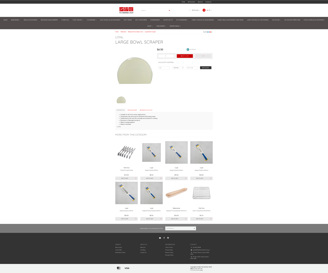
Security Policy (169, 255)
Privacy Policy (169, 250)
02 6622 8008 (196, 247)
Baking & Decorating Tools (135, 31)
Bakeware (15, 20)
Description (121, 110)
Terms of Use (169, 247)
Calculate (206, 67)
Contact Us (208, 2)
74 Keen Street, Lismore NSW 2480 (199, 253)
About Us (200, 2)
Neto (202, 270)
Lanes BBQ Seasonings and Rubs (230, 20)
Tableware (160, 26)
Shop (149, 26)
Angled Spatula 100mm (151, 170)
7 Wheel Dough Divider (126, 170)
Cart (208, 10)
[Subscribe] (194, 228)
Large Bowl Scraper (150, 31)
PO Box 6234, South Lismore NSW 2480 (199, 257)
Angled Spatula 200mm (201, 170)
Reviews (142, 110)
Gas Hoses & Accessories (110, 20)
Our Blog (142, 250)
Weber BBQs (175, 26)
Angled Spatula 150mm (176, 170)
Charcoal (65, 20)
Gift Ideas (128, 20)
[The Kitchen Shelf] (126, 10)
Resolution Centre (120, 252)
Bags (6, 20)
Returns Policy (169, 252)
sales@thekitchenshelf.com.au (201, 250)
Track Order (118, 250)
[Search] (169, 10)
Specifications (132, 110)
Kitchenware (181, 20)
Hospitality (168, 20)
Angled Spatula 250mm (126, 211)
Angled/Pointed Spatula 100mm (151, 211)
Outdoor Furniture (292, 20)
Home (183, 2)
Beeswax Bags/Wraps (49, 20)
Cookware (91, 20)
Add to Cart (185, 56)
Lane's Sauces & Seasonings (203, 20)
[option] (134, 71)
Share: (205, 32)
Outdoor (276, 20)
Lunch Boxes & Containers (258, 20)
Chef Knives (78, 20)
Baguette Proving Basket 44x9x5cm (176, 211)
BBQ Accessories (30, 20)
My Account (195, 10)
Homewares (155, 20)
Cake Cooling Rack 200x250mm (201, 211)
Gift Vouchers (191, 2)
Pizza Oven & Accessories (314, 20)
